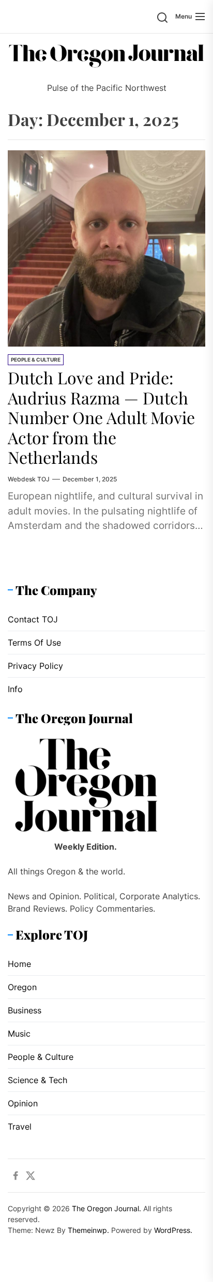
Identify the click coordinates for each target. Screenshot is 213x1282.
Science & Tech (37, 1080)
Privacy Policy (35, 666)
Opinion (23, 1103)
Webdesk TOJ (29, 479)
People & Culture (35, 359)
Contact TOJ (33, 619)
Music (19, 1033)
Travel (20, 1126)
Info (15, 689)
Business (24, 1010)
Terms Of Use (34, 642)
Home (19, 964)
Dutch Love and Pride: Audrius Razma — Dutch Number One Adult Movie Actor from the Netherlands (101, 417)
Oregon (22, 987)
